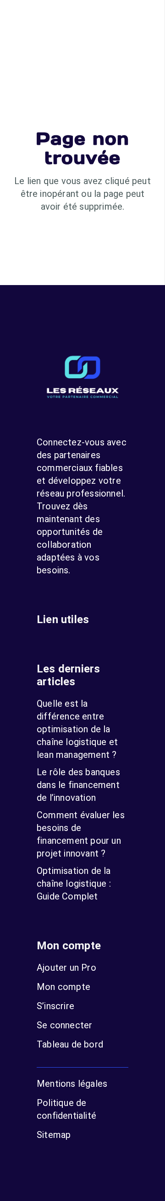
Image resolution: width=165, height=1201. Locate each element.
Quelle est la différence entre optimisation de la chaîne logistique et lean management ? (77, 729)
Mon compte (63, 986)
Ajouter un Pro (66, 967)
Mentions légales (72, 1083)
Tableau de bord (70, 1044)
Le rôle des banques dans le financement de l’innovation (78, 785)
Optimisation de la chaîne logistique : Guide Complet (74, 883)
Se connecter (64, 1025)
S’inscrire (55, 1005)
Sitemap (54, 1134)
